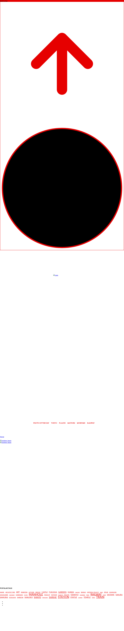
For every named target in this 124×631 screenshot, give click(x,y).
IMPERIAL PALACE (93, 592)
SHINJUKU (29, 597)
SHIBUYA (20, 597)
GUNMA (71, 592)
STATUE (73, 597)
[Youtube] (67, 428)
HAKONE (77, 592)
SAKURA (119, 594)
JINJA (106, 592)
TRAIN (100, 597)
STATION (63, 597)
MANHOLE (36, 594)
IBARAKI (83, 592)
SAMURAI (4, 597)
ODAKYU (74, 594)
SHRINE (53, 597)
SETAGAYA (12, 597)
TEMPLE (87, 597)
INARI (101, 592)
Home (2, 437)
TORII (93, 597)
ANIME (2, 592)
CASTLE (45, 592)
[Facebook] (57, 428)
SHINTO (37, 597)
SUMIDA (80, 597)
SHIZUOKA (45, 597)
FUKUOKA (53, 592)
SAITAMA (110, 594)
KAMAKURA (112, 592)
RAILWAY (96, 594)
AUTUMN (31, 592)
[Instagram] (62, 428)
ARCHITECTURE (10, 592)
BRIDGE (37, 592)
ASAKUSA (24, 592)
